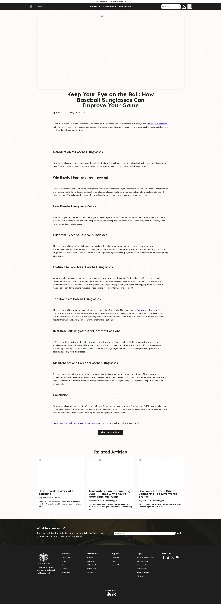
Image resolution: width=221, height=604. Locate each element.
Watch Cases (91, 568)
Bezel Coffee (91, 572)
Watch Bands (91, 565)
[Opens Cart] (189, 6)
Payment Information (144, 565)
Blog (113, 561)
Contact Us (116, 565)
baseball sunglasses (158, 123)
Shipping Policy (142, 561)
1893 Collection (67, 557)
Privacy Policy (142, 568)
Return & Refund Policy (145, 557)
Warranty (140, 576)
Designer (65, 561)
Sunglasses (91, 561)
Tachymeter (66, 572)
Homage (65, 568)
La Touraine (139, 310)
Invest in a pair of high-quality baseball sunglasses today (78, 423)
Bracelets (90, 557)
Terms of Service (143, 572)
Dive (63, 565)
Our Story (115, 557)
